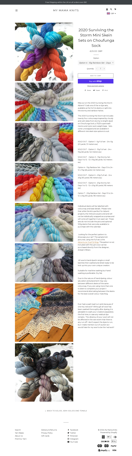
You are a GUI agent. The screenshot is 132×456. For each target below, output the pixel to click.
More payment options (95, 86)
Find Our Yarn (21, 439)
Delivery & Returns (49, 430)
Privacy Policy (47, 433)
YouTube (74, 442)
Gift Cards (45, 436)
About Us (19, 436)
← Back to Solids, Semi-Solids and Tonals (66, 411)
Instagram (74, 439)
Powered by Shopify (108, 433)
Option (96, 58)
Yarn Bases (19, 433)
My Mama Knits (66, 10)
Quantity (90, 69)
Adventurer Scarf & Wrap (88, 242)
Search (18, 430)
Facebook (74, 430)
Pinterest (74, 436)
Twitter (73, 433)
